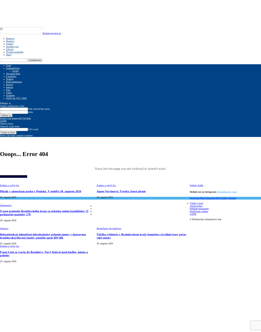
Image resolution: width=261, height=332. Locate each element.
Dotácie (9, 79)
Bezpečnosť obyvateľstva (109, 228)
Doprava (10, 38)
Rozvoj (9, 84)
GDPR (3, 121)
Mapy (9, 55)
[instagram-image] (115, 266)
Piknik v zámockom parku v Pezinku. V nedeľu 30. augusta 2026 (40, 191)
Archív (15, 71)
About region (196, 206)
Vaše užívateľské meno (39, 109)
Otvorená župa (13, 73)
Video (9, 92)
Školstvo (10, 41)
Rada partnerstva (14, 82)
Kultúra (9, 44)
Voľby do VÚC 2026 (16, 98)
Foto (8, 90)
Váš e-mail (33, 129)
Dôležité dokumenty (199, 208)
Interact (9, 87)
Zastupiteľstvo (13, 68)
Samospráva (6, 205)
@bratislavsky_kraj (227, 192)
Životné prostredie (14, 52)
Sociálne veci (12, 46)
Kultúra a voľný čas (9, 246)
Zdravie (9, 49)
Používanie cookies (199, 211)
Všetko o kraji (196, 203)
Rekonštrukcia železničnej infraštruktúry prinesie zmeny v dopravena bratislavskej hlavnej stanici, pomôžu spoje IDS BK (43, 236)
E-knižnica (11, 76)
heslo (30, 112)
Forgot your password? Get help (15, 118)
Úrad (8, 65)
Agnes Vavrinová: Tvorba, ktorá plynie (121, 191)
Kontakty (10, 95)
